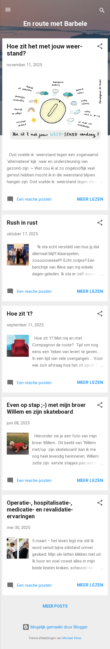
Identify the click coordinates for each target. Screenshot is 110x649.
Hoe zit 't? (20, 313)
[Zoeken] (102, 11)
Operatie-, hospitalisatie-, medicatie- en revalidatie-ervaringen (40, 509)
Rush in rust (22, 222)
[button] (99, 47)
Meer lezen (90, 199)
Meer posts (55, 606)
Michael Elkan (72, 638)
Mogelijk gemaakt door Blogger (58, 627)
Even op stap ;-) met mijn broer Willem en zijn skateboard (46, 408)
